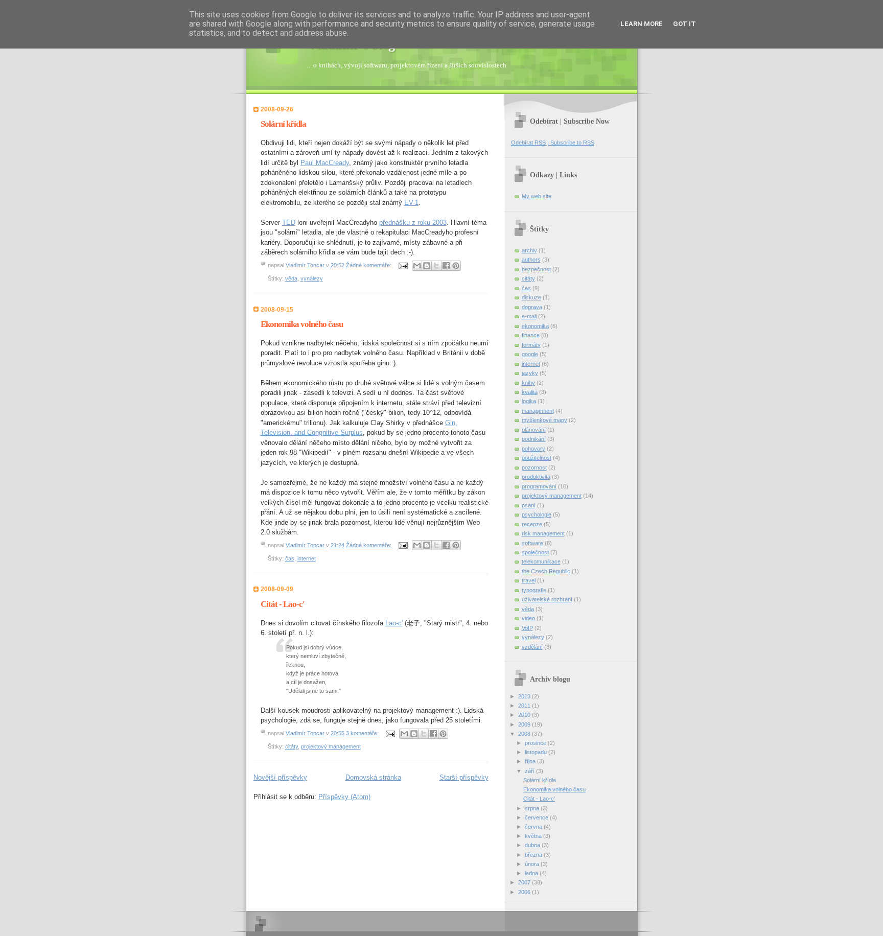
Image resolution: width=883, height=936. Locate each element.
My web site (536, 196)
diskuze (531, 297)
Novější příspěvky (280, 777)
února (533, 864)
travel (529, 580)
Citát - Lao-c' (283, 604)
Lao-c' (394, 623)
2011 (525, 706)
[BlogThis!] (427, 266)
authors (531, 259)
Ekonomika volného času (302, 324)
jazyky (530, 373)
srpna (533, 808)
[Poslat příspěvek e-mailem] (403, 265)
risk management (543, 533)
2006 (525, 892)
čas (289, 558)
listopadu (536, 752)
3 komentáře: (363, 733)
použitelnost (536, 458)
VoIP (527, 628)
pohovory (533, 449)
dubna (533, 845)
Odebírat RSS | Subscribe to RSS (552, 142)
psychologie (536, 514)
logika (529, 401)
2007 (525, 882)
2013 (525, 696)
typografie (534, 590)
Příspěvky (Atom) (344, 797)
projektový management (331, 746)
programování (539, 486)
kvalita (530, 392)
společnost (535, 552)
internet (306, 558)
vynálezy (311, 278)
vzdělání (532, 647)
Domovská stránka (373, 777)
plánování (534, 430)
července (537, 817)
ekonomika (535, 326)
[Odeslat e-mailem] (417, 266)
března (534, 855)
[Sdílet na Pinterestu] (456, 266)
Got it (684, 24)
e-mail (529, 316)
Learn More (641, 24)
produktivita (536, 477)
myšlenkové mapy (544, 420)
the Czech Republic (546, 571)
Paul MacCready (324, 163)
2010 (525, 715)
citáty (291, 746)
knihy (528, 383)
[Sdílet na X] (436, 266)
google (530, 354)
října (531, 761)
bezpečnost (536, 269)
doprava (532, 307)
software (532, 543)
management (538, 411)
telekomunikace (541, 561)
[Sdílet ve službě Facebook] (446, 266)
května (534, 836)
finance (531, 335)
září (530, 771)
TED (288, 222)
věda (291, 278)
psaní (529, 505)
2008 (525, 734)
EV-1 (411, 202)
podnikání (534, 439)
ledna (532, 873)
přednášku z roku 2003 (413, 222)
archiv (529, 250)
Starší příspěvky (464, 777)
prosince (536, 743)
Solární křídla (283, 124)
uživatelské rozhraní (547, 599)
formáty (531, 345)
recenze (532, 524)
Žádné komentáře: (369, 265)
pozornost (534, 467)
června (534, 827)
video (528, 618)
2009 (525, 724)
